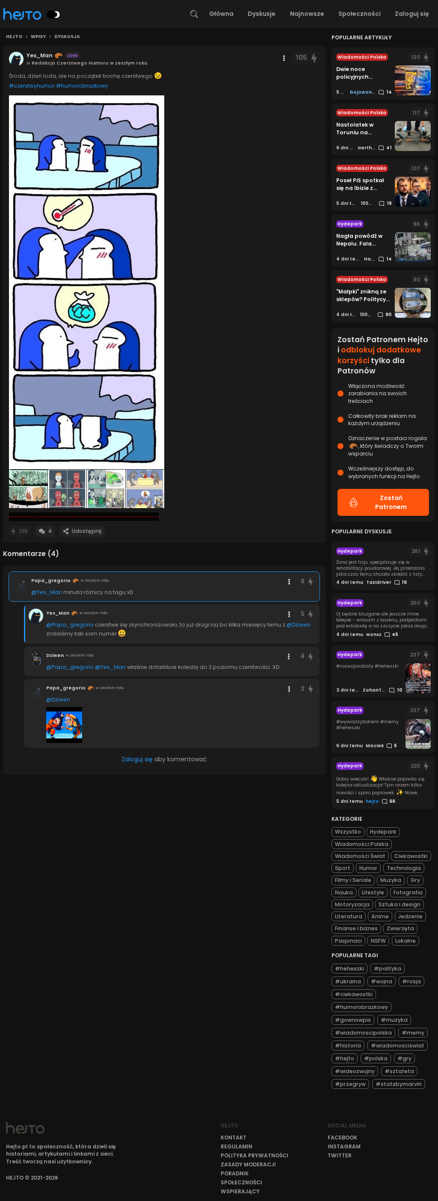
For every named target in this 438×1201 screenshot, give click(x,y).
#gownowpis (353, 1020)
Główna (221, 13)
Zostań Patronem (391, 502)
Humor (368, 868)
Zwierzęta (400, 928)
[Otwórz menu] (284, 58)
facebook (342, 1137)
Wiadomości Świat (360, 856)
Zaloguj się (412, 13)
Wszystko (348, 831)
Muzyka (390, 880)
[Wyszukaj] (194, 14)
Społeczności (359, 13)
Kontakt (233, 1137)
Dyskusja (67, 37)
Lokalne (405, 940)
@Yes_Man (46, 592)
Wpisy (38, 37)
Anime (380, 916)
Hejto (14, 37)
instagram (344, 1146)
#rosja (411, 981)
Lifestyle (373, 892)
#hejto (344, 1058)
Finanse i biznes (356, 928)
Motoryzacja (352, 904)
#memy (413, 1032)
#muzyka (394, 1020)
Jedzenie (410, 916)
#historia (348, 1045)
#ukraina (348, 981)
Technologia (404, 868)
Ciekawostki (411, 856)
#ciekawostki (354, 994)
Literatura (348, 916)
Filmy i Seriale (353, 880)
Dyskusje (261, 13)
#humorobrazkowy (82, 85)
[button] (86, 282)
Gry (415, 880)
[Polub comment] (310, 581)
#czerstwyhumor (32, 85)
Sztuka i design (399, 904)
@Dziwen (299, 624)
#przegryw (350, 1084)
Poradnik (235, 1173)
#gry (404, 1058)
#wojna (381, 981)
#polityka (387, 968)
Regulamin (236, 1146)
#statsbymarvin (399, 1084)
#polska (376, 1058)
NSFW (378, 940)
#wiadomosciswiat (397, 1045)
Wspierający (240, 1191)
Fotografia (408, 892)
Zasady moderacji (248, 1164)
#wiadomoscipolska (363, 1032)
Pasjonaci (348, 940)
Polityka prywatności (254, 1155)
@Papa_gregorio (70, 624)
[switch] (53, 14)
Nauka (344, 892)
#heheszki (349, 968)
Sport (342, 868)
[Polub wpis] (314, 58)
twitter (340, 1155)
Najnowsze (307, 13)
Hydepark (383, 831)
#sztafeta (399, 1071)
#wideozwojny (355, 1071)
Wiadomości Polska (361, 844)
